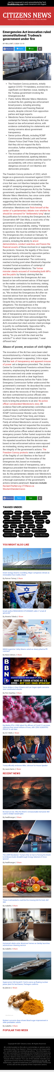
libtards (13, 526)
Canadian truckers (39, 531)
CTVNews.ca (28, 486)
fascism (27, 513)
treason (18, 513)
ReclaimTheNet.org (12, 486)
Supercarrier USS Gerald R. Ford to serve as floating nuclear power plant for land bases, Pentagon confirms (25, 983)
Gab (32, 49)
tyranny (6, 517)
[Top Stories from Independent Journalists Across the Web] (27, 21)
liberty (27, 531)
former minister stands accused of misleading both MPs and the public (27, 271)
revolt (6, 526)
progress (19, 531)
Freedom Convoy (10, 535)
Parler (20, 49)
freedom (46, 513)
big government (41, 517)
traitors (39, 526)
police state (8, 513)
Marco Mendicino (41, 535)
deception (39, 522)
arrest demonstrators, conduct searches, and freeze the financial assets (26, 244)
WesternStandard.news (14, 489)
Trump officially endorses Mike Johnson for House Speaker (25, 766)
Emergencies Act (25, 535)
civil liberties (28, 522)
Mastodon (9, 49)
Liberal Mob (8, 531)
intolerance (27, 517)
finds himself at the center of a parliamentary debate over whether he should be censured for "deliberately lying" (26, 210)
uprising (31, 526)
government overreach (12, 522)
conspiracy (16, 517)
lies (47, 522)
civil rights (36, 513)
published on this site (39, 1061)
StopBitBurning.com (15, 4)
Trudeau (22, 526)
